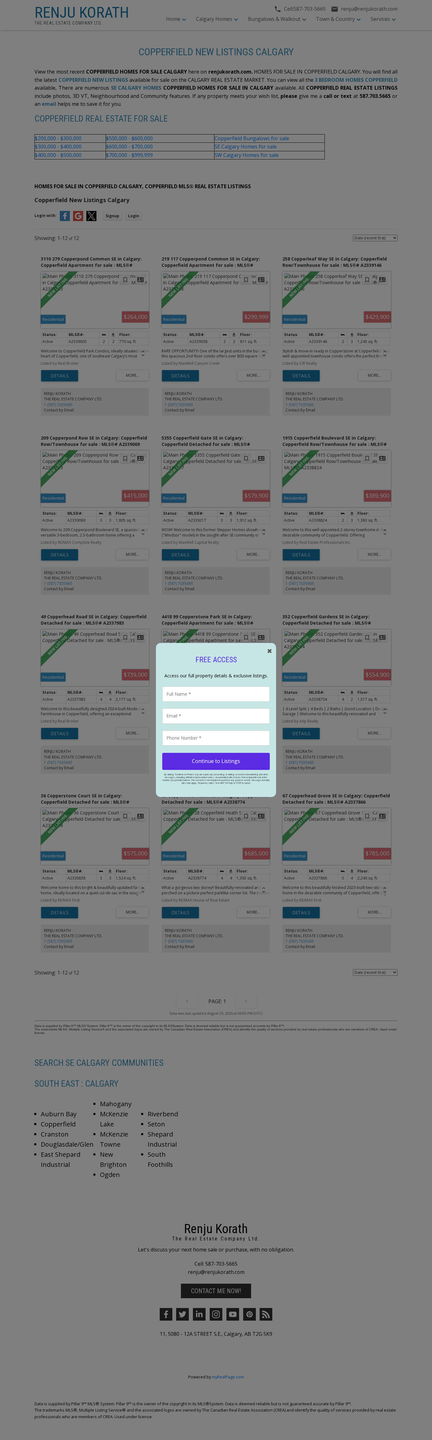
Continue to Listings (216, 761)
